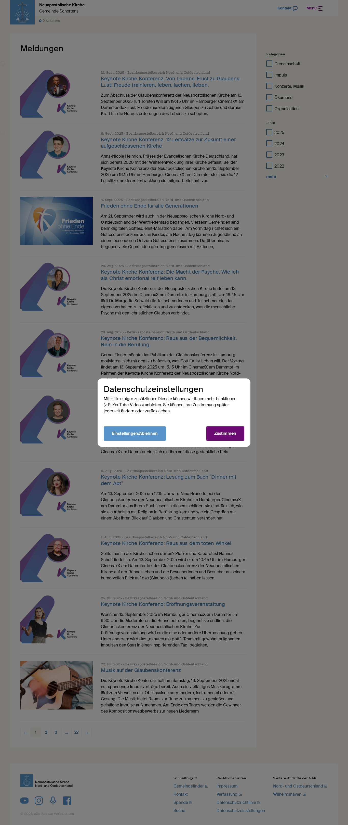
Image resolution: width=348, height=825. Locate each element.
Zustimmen (225, 433)
